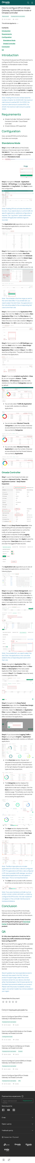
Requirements (7, 34)
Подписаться (27, 1101)
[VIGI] (6, 1150)
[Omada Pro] (28, 1144)
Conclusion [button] (9, 906)
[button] (28, 2)
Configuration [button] (11, 131)
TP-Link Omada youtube (8, 1110)
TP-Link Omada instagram (13, 1110)
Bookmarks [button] (3, 1160)
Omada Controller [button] (11, 472)
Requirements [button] (11, 114)
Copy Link (9, 1160)
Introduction (6, 31)
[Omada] (17, 1144)
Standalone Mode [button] (11, 143)
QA (3, 50)
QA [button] (4, 932)
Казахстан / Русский (11, 1137)
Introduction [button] (10, 55)
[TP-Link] (6, 1144)
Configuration (7, 37)
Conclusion (6, 47)
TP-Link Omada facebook (3, 1110)
